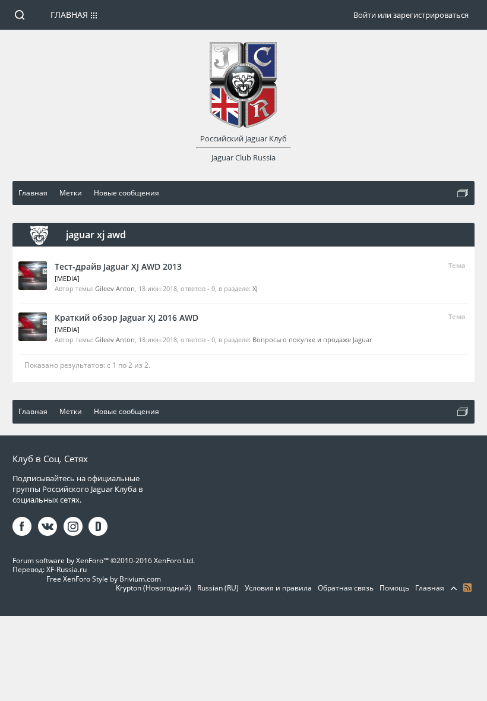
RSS (467, 587)
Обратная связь (346, 588)
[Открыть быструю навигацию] (463, 193)
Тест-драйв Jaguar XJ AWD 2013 (118, 266)
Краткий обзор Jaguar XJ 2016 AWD (126, 317)
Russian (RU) (218, 588)
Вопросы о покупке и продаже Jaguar (312, 339)
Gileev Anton (115, 288)
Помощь (394, 588)
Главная (69, 14)
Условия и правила (278, 588)
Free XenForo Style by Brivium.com (103, 579)
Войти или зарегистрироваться (411, 15)
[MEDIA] (67, 278)
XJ (255, 288)
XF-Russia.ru (66, 569)
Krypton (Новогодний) (153, 588)
